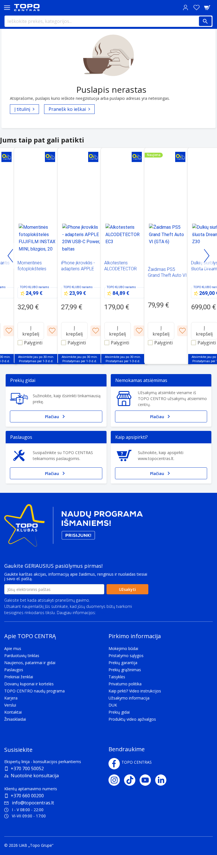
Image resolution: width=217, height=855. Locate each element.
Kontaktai (13, 712)
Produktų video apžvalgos (132, 719)
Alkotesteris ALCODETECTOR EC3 (120, 268)
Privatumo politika (113, 612)
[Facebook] (114, 763)
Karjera (11, 698)
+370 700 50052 (27, 768)
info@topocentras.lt (33, 803)
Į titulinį (22, 109)
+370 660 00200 (27, 796)
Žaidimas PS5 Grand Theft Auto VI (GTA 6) (167, 275)
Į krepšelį (30, 331)
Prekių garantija (122, 662)
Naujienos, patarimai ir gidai (29, 662)
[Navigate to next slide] (206, 256)
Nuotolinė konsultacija (35, 775)
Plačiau (52, 416)
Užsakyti (127, 589)
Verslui (10, 705)
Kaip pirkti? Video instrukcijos (134, 691)
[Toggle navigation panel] (7, 7)
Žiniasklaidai (15, 719)
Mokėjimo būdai (123, 648)
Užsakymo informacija (128, 698)
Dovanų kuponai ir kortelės (29, 684)
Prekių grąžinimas (124, 670)
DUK (112, 705)
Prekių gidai (119, 712)
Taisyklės (116, 677)
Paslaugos (13, 670)
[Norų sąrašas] (196, 7)
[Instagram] (116, 780)
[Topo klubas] (73, 527)
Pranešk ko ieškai (67, 109)
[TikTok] (132, 780)
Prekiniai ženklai (18, 677)
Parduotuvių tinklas (21, 655)
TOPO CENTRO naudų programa (34, 691)
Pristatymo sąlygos (126, 655)
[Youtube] (147, 780)
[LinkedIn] (163, 780)
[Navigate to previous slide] (10, 256)
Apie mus (12, 648)
